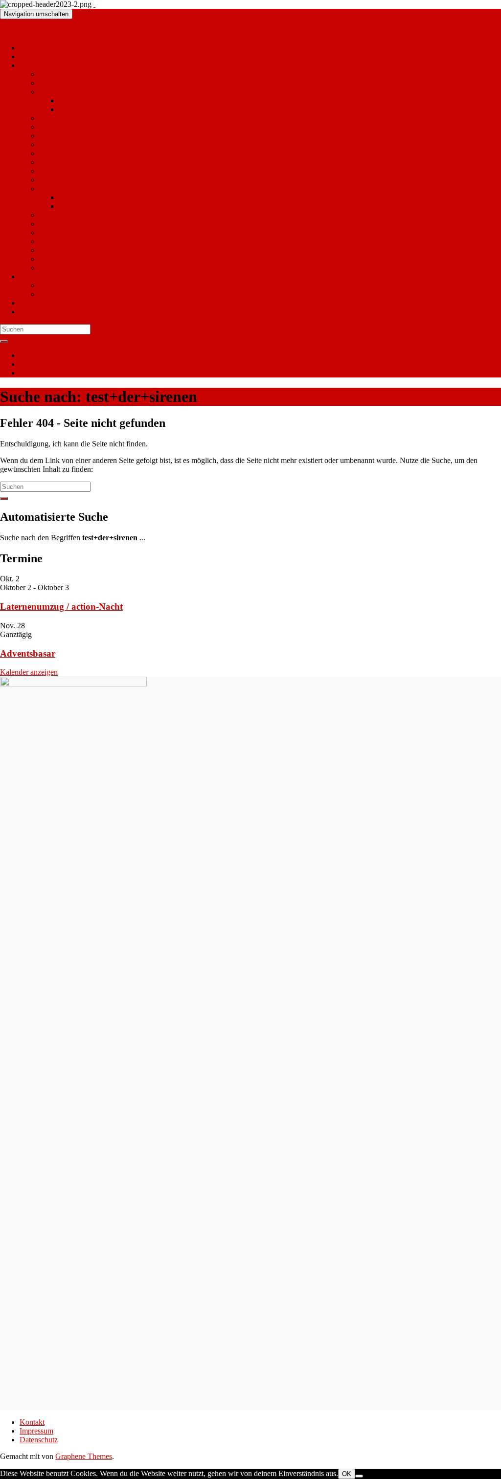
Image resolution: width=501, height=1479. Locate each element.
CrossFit (52, 259)
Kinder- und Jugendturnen (79, 136)
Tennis (49, 215)
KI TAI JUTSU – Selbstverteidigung (96, 171)
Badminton (56, 180)
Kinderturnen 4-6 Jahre (75, 127)
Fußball (51, 224)
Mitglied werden (45, 303)
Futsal (48, 241)
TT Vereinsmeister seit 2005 (102, 206)
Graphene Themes (83, 1456)
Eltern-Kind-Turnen (69, 118)
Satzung (51, 294)
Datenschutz (39, 373)
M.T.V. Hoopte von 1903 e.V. (46, 31)
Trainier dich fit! (64, 153)
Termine (32, 56)
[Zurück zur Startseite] (94, 4)
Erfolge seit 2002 (85, 197)
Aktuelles (34, 48)
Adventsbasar (27, 653)
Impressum (36, 364)
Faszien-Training (85, 100)
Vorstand (53, 285)
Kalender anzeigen (29, 672)
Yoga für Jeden (62, 268)
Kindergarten (40, 312)
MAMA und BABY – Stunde (105, 109)
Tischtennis (56, 188)
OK (346, 1474)
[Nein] (359, 1476)
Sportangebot (40, 65)
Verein (30, 276)
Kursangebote (60, 92)
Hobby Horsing (63, 74)
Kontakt (32, 355)
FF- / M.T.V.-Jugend (71, 232)
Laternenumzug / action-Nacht (61, 606)
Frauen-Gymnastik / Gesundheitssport (97, 144)
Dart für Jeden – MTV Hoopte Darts (95, 250)
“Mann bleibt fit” (65, 83)
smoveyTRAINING (70, 162)
